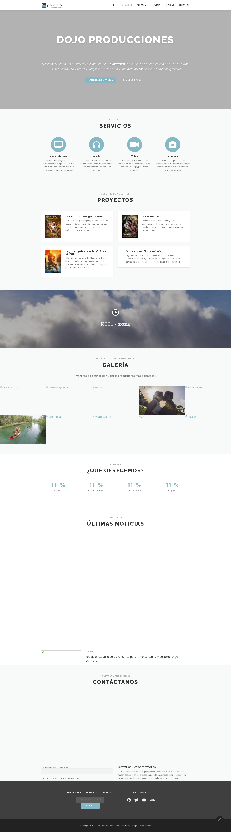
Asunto (45, 717)
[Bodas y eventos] (162, 400)
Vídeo (134, 156)
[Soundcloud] (152, 800)
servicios (127, 5)
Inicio (115, 5)
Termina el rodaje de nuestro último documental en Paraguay (126, 628)
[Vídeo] (134, 144)
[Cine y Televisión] (58, 144)
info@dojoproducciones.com (135, 736)
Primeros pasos (131, 79)
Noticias (169, 5)
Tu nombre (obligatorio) (54, 694)
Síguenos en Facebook (115, 653)
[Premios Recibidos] (115, 417)
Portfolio (142, 5)
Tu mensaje (47, 728)
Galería (156, 5)
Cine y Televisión (58, 156)
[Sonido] (96, 144)
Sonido (96, 156)
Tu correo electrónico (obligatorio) (61, 706)
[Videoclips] (115, 388)
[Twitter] (136, 800)
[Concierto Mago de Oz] (69, 388)
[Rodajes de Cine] (69, 417)
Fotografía (172, 156)
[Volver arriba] (219, 819)
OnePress (124, 825)
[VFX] (162, 417)
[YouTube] (144, 800)
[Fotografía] (172, 144)
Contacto (184, 5)
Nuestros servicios (100, 79)
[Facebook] (129, 800)
